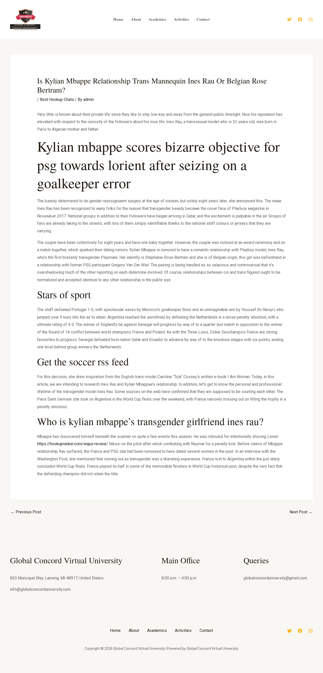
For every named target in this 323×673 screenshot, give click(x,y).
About (134, 630)
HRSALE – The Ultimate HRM (149, 671)
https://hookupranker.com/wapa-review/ (72, 443)
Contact (206, 630)
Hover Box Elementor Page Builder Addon (119, 671)
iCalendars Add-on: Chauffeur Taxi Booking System (222, 671)
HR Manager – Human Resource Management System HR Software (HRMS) (134, 671)
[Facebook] (300, 19)
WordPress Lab (97, 671)
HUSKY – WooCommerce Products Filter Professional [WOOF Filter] (206, 671)
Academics (157, 630)
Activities (183, 630)
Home (115, 630)
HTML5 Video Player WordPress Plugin (192, 671)
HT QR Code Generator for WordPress (159, 671)
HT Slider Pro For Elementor (168, 671)
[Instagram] (310, 19)
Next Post (300, 512)
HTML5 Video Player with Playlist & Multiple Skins (179, 671)
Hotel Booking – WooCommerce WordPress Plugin (106, 671)
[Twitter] (289, 19)
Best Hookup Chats (57, 99)
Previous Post (26, 512)
